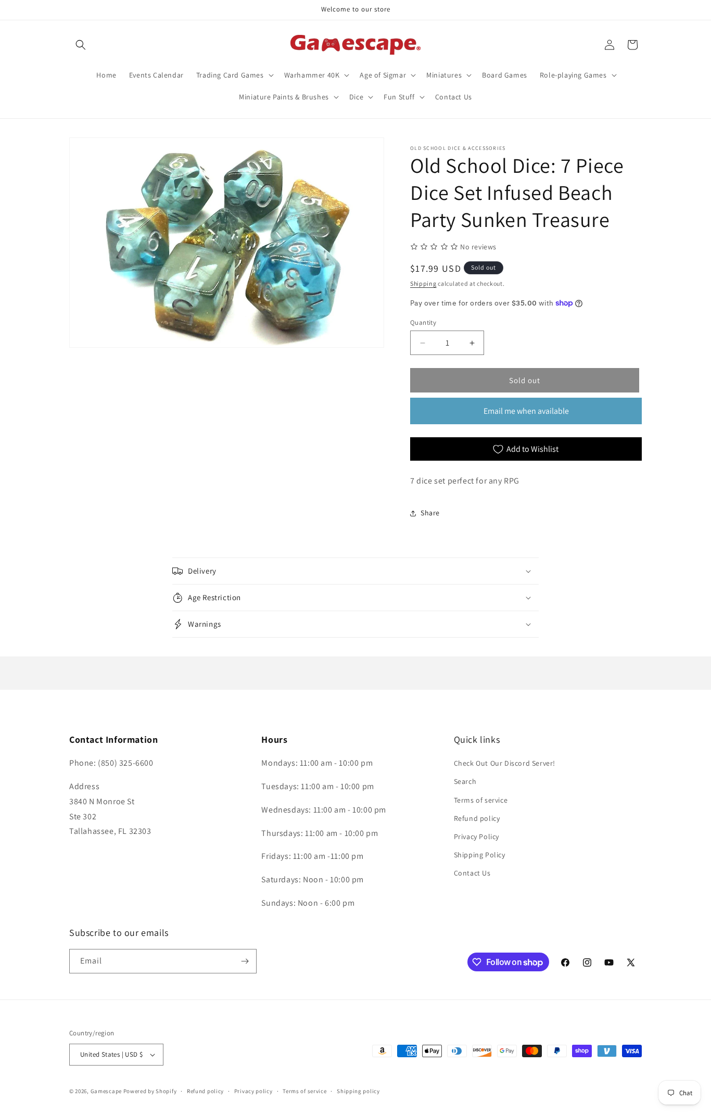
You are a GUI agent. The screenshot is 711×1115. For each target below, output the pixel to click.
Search (465, 781)
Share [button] (430, 512)
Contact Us (472, 873)
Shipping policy (358, 1091)
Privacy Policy (476, 836)
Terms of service (481, 800)
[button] (80, 44)
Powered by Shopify (150, 1091)
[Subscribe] (244, 961)
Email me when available (526, 411)
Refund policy (477, 818)
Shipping (423, 283)
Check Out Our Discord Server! (504, 763)
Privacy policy (253, 1091)
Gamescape (106, 1091)
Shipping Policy (479, 854)
